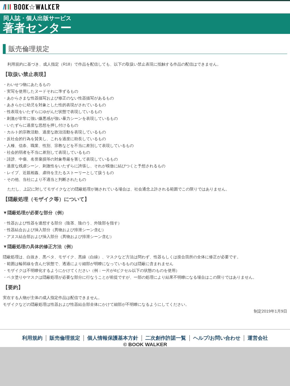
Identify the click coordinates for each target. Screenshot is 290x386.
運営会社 (258, 338)
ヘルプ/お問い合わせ (216, 338)
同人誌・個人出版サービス (37, 24)
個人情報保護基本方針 (112, 338)
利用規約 (32, 338)
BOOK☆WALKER (31, 7)
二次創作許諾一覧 (165, 338)
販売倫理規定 (65, 338)
